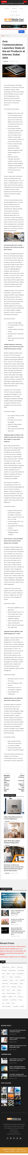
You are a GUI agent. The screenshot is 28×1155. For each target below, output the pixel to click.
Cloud (16, 981)
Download (14, 10)
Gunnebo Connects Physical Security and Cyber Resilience (12, 955)
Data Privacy (5, 985)
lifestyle (19, 991)
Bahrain (11, 981)
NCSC (19, 995)
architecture (18, 978)
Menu (22, 33)
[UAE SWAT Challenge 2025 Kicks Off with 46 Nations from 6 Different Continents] (4, 1078)
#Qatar (8, 975)
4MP (3, 978)
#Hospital (4, 972)
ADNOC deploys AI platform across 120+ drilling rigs (13, 958)
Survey (20, 1001)
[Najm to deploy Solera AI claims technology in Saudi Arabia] (4, 1107)
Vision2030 (15, 1008)
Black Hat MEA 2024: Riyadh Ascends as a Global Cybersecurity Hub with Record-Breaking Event (18, 933)
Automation (5, 981)
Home (2, 37)
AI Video (11, 978)
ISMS (3, 991)
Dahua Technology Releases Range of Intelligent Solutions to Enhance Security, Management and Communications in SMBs (13, 900)
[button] (24, 1)
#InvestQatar (21, 972)
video (13, 1004)
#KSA (3, 975)
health (3, 988)
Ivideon (8, 991)
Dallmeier (22, 981)
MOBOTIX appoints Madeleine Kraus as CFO (11, 950)
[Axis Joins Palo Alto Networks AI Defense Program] (4, 1034)
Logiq (3, 995)
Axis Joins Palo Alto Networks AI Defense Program (13, 948)
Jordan (13, 991)
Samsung (20, 998)
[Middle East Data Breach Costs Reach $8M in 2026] (4, 1049)
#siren (13, 975)
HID (8, 988)
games (21, 985)
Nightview (4, 998)
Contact (21, 10)
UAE (3, 1004)
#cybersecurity (5, 968)
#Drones (13, 968)
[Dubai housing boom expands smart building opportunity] (11, 1107)
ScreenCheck (13, 1001)
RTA (15, 998)
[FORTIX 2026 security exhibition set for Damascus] (18, 1107)
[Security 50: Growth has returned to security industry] (5, 923)
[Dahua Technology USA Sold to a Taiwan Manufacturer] (5, 914)
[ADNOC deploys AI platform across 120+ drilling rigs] (11, 1100)
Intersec (20, 988)
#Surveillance (20, 975)
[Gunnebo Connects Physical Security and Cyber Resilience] (4, 1100)
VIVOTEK (22, 1008)
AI (6, 978)
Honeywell (13, 988)
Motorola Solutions (11, 995)
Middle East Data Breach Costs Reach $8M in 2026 (13, 952)
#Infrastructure (12, 972)
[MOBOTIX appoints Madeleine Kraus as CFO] (4, 1042)
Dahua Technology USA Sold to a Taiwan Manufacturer (17, 914)
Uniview (8, 1004)
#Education (20, 968)
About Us (7, 10)
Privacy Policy (14, 13)
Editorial (6, 63)
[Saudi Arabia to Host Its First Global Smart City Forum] (4, 1063)
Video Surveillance (6, 1008)
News (7, 37)
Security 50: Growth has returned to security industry (17, 922)
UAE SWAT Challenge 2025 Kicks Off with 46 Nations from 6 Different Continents (18, 1077)
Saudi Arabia (5, 1001)
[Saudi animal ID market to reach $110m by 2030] (18, 1100)
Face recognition (14, 985)
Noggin (10, 998)
